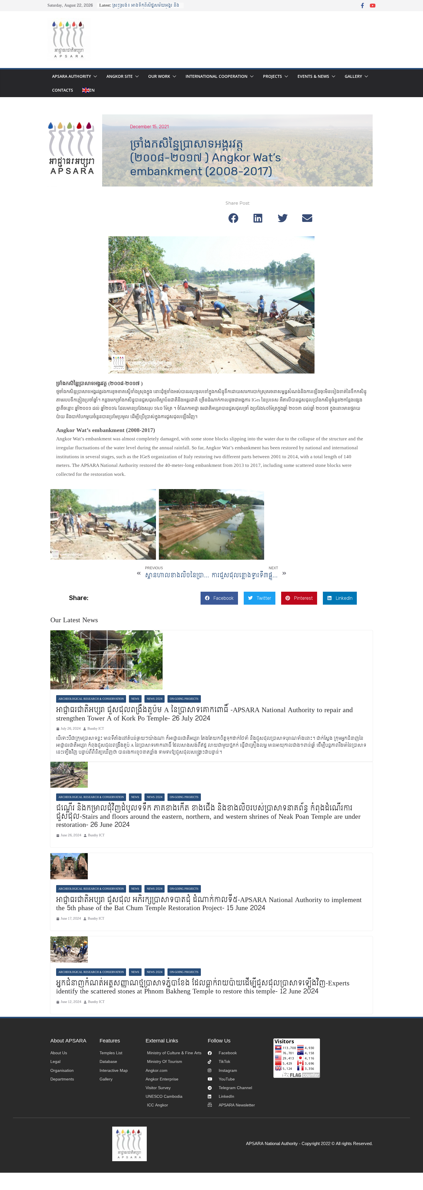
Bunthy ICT (95, 728)
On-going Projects (184, 698)
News (135, 698)
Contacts (62, 90)
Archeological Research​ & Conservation (91, 698)
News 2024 (154, 698)
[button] (94, 76)
